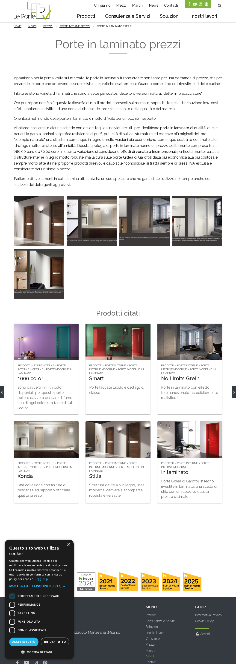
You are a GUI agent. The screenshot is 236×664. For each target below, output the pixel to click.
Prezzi (121, 5)
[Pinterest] (206, 4)
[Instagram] (200, 4)
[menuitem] (86, 16)
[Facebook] (189, 4)
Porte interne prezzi (74, 26)
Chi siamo (102, 5)
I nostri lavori (203, 16)
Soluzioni (169, 16)
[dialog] (39, 599)
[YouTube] (195, 4)
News (154, 5)
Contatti (171, 5)
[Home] (32, 11)
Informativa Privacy (208, 615)
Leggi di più (42, 579)
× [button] (68, 544)
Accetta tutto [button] (23, 642)
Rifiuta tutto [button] (55, 642)
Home (17, 26)
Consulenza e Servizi (127, 16)
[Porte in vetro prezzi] (234, 392)
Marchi (137, 5)
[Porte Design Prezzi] (2, 392)
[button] (39, 586)
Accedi (205, 634)
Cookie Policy (204, 621)
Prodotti (86, 16)
